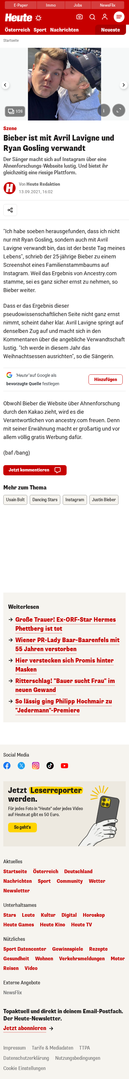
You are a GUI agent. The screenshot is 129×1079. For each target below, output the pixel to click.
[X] (21, 765)
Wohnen (44, 959)
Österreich (17, 30)
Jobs (78, 5)
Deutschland (78, 872)
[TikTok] (50, 765)
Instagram (74, 500)
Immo (51, 5)
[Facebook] (6, 765)
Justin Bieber (104, 500)
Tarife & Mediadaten (52, 1048)
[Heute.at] (18, 17)
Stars (9, 915)
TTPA (84, 1048)
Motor (118, 959)
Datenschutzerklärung (26, 1058)
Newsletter (16, 891)
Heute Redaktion (43, 184)
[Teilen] (10, 210)
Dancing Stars (45, 500)
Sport (40, 30)
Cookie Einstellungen (24, 1068)
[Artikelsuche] (92, 16)
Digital (69, 915)
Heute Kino (52, 925)
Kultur (48, 915)
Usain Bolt (15, 500)
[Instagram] (35, 765)
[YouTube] (64, 765)
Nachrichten (17, 881)
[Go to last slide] (5, 85)
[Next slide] (124, 85)
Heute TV (81, 925)
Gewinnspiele (67, 949)
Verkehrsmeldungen (82, 959)
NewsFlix (107, 5)
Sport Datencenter (24, 949)
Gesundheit (16, 959)
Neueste (110, 30)
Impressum (14, 1048)
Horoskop (94, 915)
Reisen (11, 968)
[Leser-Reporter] (79, 16)
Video (31, 968)
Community (70, 881)
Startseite (11, 40)
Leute (28, 915)
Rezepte (98, 949)
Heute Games (18, 925)
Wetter (97, 881)
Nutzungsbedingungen (77, 1058)
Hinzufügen (105, 380)
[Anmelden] (104, 16)
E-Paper (21, 5)
